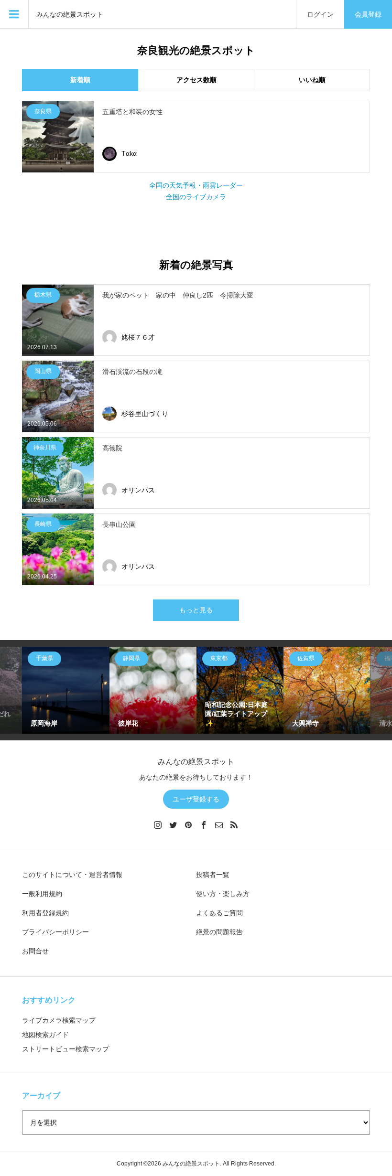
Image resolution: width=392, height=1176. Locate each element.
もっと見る (196, 610)
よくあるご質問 (219, 913)
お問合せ (35, 951)
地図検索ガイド (45, 1034)
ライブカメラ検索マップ (59, 1020)
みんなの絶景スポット (69, 15)
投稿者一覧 (212, 874)
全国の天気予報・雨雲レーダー (196, 185)
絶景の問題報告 (219, 932)
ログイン (320, 14)
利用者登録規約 (45, 913)
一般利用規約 (42, 894)
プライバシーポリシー (55, 932)
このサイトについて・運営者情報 (72, 874)
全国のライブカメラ (196, 197)
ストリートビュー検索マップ (65, 1049)
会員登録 (368, 14)
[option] (65, 690)
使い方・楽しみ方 (223, 894)
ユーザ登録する (196, 799)
